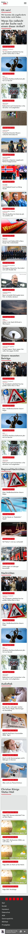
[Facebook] (10, 899)
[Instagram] (14, 899)
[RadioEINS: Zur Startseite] (12, 3)
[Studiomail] (17, 899)
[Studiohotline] (21, 899)
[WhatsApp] (6, 899)
